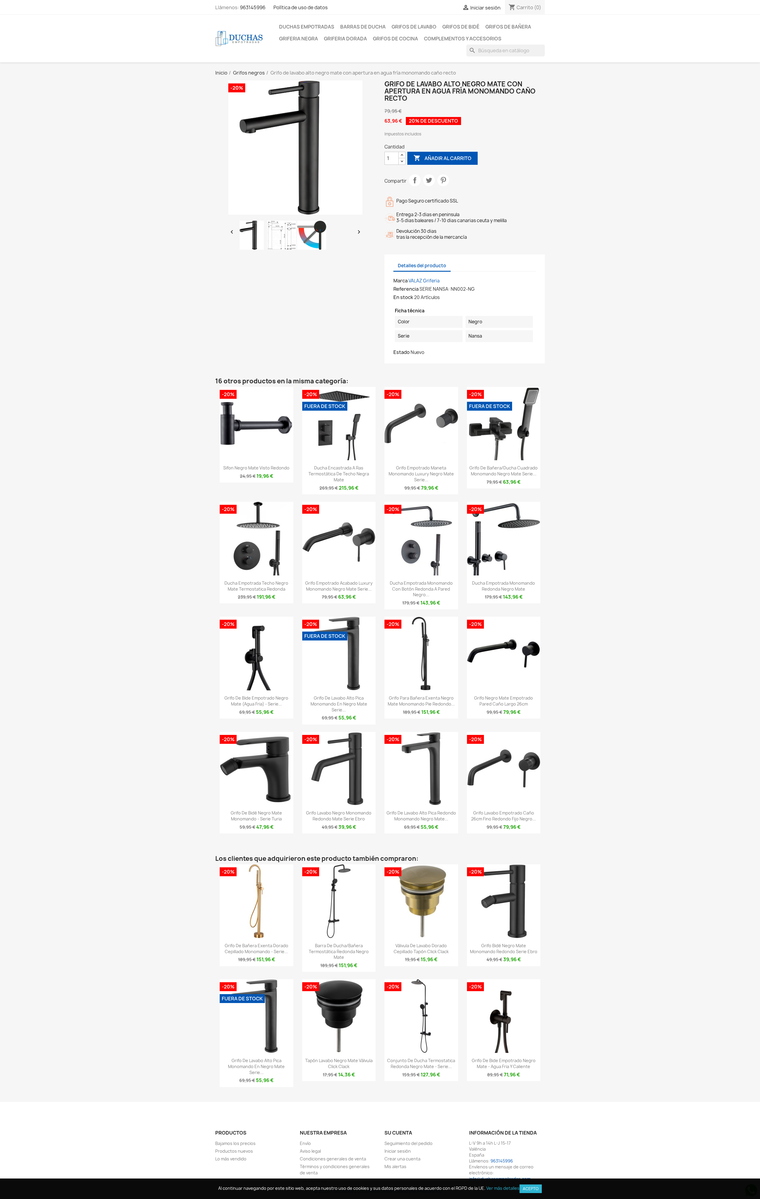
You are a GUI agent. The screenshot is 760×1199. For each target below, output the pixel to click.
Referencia (406, 289)
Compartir (415, 180)
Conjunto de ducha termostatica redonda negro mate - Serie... (421, 1063)
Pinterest (443, 180)
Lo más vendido (230, 1159)
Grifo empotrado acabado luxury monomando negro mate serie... (339, 586)
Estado (401, 352)
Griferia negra (298, 38)
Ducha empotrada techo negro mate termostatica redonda (256, 586)
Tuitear (429, 180)
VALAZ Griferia (424, 281)
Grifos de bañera (508, 26)
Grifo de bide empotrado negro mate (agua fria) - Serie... (256, 701)
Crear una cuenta (402, 1159)
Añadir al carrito (442, 158)
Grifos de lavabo (414, 26)
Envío (305, 1143)
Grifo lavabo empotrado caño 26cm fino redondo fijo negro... (503, 816)
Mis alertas (395, 1166)
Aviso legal (310, 1151)
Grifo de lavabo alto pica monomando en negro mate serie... (339, 704)
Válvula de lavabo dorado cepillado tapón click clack (421, 948)
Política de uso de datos (300, 7)
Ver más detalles (503, 1188)
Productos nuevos (234, 1151)
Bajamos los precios (235, 1143)
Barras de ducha (363, 26)
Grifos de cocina (395, 38)
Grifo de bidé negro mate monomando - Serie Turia (256, 816)
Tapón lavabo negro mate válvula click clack (339, 1063)
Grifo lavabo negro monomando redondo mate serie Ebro (338, 816)
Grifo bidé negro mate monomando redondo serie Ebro (503, 948)
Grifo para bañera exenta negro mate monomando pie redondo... (421, 701)
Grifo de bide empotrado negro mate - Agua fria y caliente (504, 1063)
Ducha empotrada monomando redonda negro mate (503, 586)
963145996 (252, 7)
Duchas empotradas (306, 26)
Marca (400, 281)
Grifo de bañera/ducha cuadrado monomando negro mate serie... (503, 471)
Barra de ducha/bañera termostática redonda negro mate (339, 951)
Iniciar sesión (397, 1151)
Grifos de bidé (460, 26)
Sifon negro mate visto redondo (256, 468)
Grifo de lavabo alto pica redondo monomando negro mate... (421, 816)
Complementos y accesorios (462, 38)
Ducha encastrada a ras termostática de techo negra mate (338, 474)
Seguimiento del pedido (408, 1143)
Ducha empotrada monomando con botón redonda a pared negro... (421, 589)
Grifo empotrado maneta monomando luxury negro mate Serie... (421, 474)
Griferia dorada (345, 38)
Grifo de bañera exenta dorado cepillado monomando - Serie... (256, 948)
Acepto (531, 1188)
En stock (403, 297)
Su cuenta (398, 1133)
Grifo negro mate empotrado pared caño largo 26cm (503, 701)
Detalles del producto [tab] (422, 265)
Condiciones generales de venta (333, 1159)
